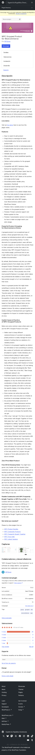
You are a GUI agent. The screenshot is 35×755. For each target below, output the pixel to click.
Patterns (21, 695)
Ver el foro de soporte (9, 663)
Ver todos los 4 (29, 605)
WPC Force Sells (9, 537)
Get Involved (22, 701)
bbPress (5, 721)
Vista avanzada (6, 618)
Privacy (4, 695)
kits (32, 609)
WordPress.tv (7, 710)
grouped (27, 609)
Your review (5, 646)
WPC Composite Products (12, 531)
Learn (3, 701)
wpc (31, 613)
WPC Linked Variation (11, 539)
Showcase (21, 686)
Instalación (6, 61)
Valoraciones (7, 57)
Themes (20, 689)
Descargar (6, 46)
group (22, 609)
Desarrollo (6, 65)
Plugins (20, 692)
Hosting (4, 692)
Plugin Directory (6, 7)
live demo (10, 125)
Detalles (5, 52)
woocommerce (25, 613)
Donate (21, 707)
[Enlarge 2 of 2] (31, 549)
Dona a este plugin (7, 676)
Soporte (5, 70)
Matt (4, 718)
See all (31, 646)
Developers (5, 707)
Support (4, 704)
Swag (21, 710)
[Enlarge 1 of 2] (14, 549)
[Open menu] (32, 2)
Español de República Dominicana (16, 732)
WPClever (7, 41)
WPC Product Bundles (11, 529)
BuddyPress (6, 724)
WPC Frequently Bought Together (14, 534)
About (3, 686)
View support (18, 583)
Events (20, 704)
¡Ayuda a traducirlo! (21, 13)
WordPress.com (7, 715)
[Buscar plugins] (19, 19)
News (3, 689)
